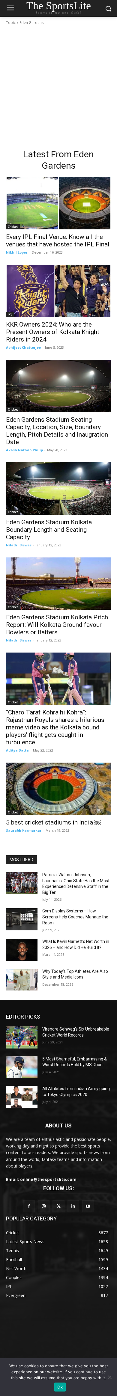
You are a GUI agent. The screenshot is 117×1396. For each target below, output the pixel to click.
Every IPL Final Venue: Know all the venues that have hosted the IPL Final (58, 240)
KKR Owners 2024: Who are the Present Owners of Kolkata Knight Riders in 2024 (52, 332)
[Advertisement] (58, 87)
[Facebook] (29, 1206)
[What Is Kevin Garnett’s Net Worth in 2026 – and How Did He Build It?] (22, 950)
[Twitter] (58, 1206)
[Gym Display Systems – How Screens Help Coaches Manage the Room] (22, 919)
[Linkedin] (73, 1206)
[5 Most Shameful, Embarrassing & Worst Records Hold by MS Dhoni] (22, 1067)
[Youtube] (88, 1206)
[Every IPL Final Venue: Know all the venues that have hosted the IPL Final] (58, 203)
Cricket (13, 227)
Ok (60, 1387)
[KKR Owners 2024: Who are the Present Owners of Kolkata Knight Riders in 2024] (58, 291)
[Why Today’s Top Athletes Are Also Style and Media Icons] (22, 980)
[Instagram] (44, 1206)
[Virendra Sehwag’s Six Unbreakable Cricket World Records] (22, 1037)
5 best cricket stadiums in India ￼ (53, 822)
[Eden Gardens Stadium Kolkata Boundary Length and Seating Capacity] (58, 488)
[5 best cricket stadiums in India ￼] (58, 789)
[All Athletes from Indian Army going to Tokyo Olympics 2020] (22, 1097)
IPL (10, 314)
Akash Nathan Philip (24, 450)
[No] (109, 1377)
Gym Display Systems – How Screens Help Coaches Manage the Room (75, 917)
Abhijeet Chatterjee (23, 347)
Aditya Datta (17, 750)
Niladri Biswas (19, 545)
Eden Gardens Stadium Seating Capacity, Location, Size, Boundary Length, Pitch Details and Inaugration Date (57, 431)
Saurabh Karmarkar (23, 830)
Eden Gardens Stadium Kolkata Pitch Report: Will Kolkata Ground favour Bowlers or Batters (57, 625)
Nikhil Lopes (17, 252)
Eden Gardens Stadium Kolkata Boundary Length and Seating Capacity (49, 530)
